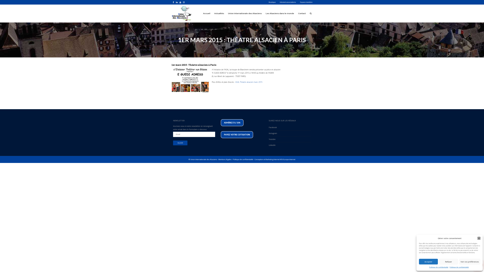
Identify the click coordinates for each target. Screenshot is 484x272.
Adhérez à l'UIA (232, 122)
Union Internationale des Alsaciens (245, 13)
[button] (479, 238)
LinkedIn (272, 145)
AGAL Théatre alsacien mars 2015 (248, 82)
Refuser (448, 261)
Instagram (273, 133)
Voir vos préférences (470, 261)
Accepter (428, 261)
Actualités (219, 13)
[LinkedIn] (176, 2)
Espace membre (306, 2)
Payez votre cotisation (237, 134)
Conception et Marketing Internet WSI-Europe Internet (274, 159)
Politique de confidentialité (438, 267)
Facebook (273, 127)
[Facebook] (173, 2)
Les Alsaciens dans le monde (280, 13)
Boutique (272, 2)
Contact (302, 13)
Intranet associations (288, 2)
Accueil (206, 13)
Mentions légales (225, 159)
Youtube (272, 139)
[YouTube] (180, 2)
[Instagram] (183, 2)
